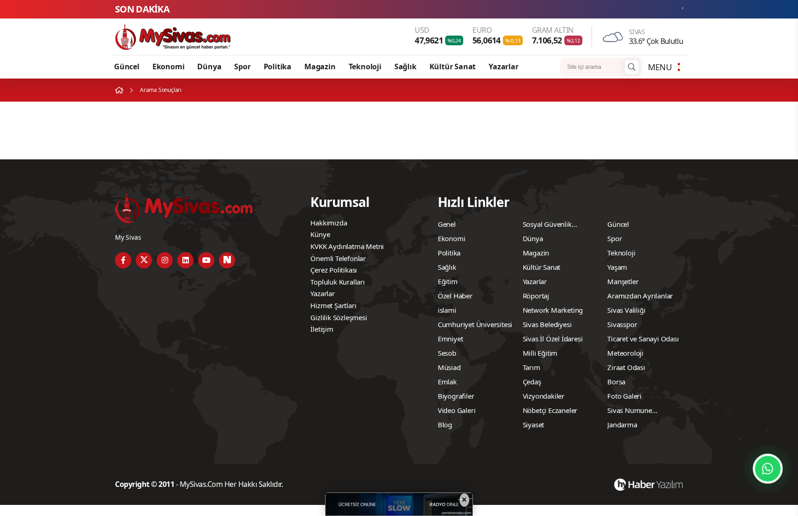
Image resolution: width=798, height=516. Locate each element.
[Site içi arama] (632, 67)
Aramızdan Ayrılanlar (640, 295)
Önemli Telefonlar (338, 258)
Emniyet (450, 338)
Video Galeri (457, 410)
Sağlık (405, 66)
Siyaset (533, 424)
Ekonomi (168, 66)
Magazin (320, 66)
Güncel (126, 66)
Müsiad (449, 367)
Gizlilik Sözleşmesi (338, 317)
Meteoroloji (625, 353)
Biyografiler (456, 396)
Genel (447, 224)
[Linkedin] (185, 260)
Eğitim (448, 281)
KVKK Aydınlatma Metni (347, 246)
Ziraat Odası (626, 367)
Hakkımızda (328, 222)
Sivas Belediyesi (547, 324)
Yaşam (617, 267)
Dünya (209, 66)
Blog (445, 424)
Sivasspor (622, 324)
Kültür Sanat (452, 66)
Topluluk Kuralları (337, 281)
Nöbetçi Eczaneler (550, 410)
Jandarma (622, 424)
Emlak (447, 381)
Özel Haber (455, 295)
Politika (277, 66)
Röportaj (536, 295)
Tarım (531, 367)
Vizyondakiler (543, 396)
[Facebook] (123, 260)
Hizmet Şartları (333, 305)
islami (447, 310)
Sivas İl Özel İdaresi (553, 338)
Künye (320, 234)
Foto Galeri (624, 396)
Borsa (616, 381)
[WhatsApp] (768, 469)
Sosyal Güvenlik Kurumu (547, 225)
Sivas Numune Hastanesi (629, 412)
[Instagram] (165, 260)
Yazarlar (503, 66)
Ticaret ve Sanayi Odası (642, 338)
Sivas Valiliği (626, 310)
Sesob (447, 353)
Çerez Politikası (333, 269)
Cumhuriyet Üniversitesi (475, 324)
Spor (242, 66)
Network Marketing (553, 310)
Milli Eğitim (540, 353)
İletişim (321, 329)
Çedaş (532, 381)
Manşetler (622, 281)
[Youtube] (206, 260)
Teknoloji (365, 66)
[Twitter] (144, 260)
